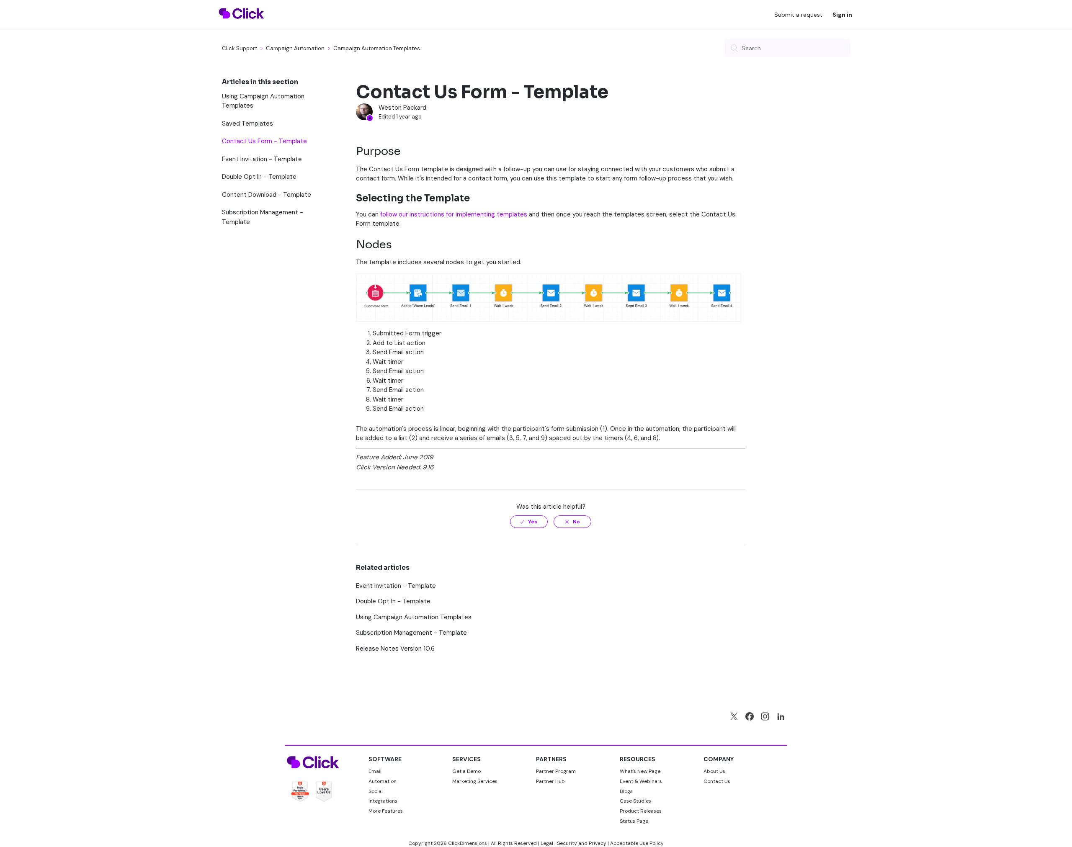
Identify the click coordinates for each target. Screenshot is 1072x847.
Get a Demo (466, 771)
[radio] (529, 521)
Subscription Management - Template (262, 217)
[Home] (241, 24)
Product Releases (641, 811)
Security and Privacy (581, 843)
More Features (385, 811)
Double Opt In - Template (259, 176)
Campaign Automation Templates (376, 48)
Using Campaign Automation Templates (263, 101)
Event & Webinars (641, 781)
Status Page (634, 821)
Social (375, 791)
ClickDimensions (467, 843)
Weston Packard (402, 107)
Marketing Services (474, 781)
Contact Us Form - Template (264, 141)
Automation (382, 781)
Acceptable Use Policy (637, 843)
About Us (714, 771)
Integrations (382, 801)
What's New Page (640, 771)
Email (374, 771)
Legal (547, 843)
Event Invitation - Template (262, 159)
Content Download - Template (266, 195)
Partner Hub (550, 781)
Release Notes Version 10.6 (395, 648)
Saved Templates (247, 123)
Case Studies (635, 801)
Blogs (626, 791)
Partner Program (556, 771)
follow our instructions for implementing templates (453, 214)
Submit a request (798, 14)
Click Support (239, 48)
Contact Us (717, 781)
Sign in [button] (842, 14)
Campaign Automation (295, 48)
